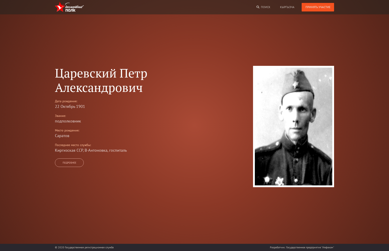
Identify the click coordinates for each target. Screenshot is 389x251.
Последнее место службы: (73, 145)
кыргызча (287, 7)
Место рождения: (67, 130)
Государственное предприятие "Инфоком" (310, 247)
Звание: (60, 116)
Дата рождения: (66, 101)
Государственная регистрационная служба (89, 247)
